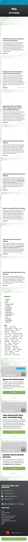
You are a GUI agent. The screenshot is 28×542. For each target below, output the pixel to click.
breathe (17, 330)
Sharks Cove (14, 346)
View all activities (5, 512)
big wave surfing (8, 328)
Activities (7, 299)
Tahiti (6, 351)
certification (7, 333)
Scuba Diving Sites (5, 519)
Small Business (8, 348)
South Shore (8, 315)
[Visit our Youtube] (22, 504)
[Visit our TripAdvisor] (11, 504)
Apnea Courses (12, 326)
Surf (6, 317)
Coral (10, 335)
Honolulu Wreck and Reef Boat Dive (13, 456)
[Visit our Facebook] (3, 504)
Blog (6, 302)
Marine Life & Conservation (7, 517)
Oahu (20, 341)
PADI (5, 343)
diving (21, 335)
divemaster (15, 335)
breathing (7, 331)
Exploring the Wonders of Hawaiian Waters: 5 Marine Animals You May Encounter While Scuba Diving (12, 108)
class (6, 335)
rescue (9, 343)
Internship (7, 339)
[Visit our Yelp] (20, 504)
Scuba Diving (8, 312)
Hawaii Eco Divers (13, 338)
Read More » (5, 53)
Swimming (20, 349)
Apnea (6, 300)
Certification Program (17, 333)
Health (20, 338)
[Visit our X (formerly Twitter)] (17, 504)
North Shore (8, 310)
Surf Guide (8, 318)
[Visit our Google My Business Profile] (5, 504)
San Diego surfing (8, 344)
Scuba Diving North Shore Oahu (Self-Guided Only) (13, 416)
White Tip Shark (16, 354)
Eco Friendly (7, 336)
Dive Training (8, 307)
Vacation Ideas (8, 354)
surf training (7, 349)
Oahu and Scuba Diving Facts (8, 516)
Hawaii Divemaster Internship (8, 520)
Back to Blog (5, 22)
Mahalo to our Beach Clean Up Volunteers (14, 208)
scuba (15, 344)
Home (2, 511)
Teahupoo (11, 351)
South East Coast (9, 313)
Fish (21, 336)
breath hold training (9, 330)
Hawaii (6, 338)
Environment (8, 309)
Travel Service (8, 320)
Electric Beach (15, 336)
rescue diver (16, 343)
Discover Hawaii (9, 304)
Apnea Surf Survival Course (13, 379)
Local (17, 339)
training (17, 351)
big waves (16, 328)
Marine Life (7, 341)
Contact (3, 522)
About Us (3, 514)
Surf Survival (16, 348)
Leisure (12, 339)
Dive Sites (7, 305)
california (13, 331)
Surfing (14, 349)
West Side (7, 322)
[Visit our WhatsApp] (15, 504)
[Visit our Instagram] (8, 504)
